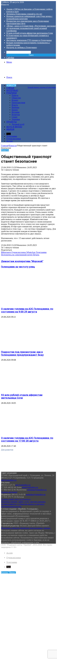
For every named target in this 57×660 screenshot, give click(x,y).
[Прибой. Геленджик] (13, 73)
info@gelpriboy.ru (8, 480)
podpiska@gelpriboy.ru (35, 494)
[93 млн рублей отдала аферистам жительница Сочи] (27, 390)
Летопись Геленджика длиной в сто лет (24, 14)
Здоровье (16, 119)
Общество (16, 98)
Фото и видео (14, 127)
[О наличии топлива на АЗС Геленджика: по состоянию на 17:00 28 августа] (27, 433)
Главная (4, 145)
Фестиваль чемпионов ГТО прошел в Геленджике (29, 40)
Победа (15, 95)
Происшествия (18, 102)
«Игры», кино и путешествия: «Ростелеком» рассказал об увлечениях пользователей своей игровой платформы (31, 28)
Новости (11, 85)
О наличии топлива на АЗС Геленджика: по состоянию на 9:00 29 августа (27, 310)
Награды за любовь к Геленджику (21, 47)
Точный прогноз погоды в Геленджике (42, 87)
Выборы (15, 107)
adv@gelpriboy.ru (22, 485)
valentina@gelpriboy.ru (37, 490)
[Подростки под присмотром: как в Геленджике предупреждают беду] (27, 347)
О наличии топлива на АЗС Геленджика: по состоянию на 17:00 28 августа (27, 439)
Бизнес (15, 110)
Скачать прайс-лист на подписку (16, 499)
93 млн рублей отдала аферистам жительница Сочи (29, 33)
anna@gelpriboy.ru (30, 487)
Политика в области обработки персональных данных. (26, 528)
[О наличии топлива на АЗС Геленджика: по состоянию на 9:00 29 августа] (27, 303)
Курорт (15, 100)
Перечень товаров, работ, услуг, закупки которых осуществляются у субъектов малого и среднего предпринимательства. (23, 504)
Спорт (14, 117)
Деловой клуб (18, 124)
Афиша (10, 129)
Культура (16, 114)
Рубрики (11, 93)
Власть (15, 105)
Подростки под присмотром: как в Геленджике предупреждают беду (22, 353)
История (15, 112)
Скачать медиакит (9, 492)
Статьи (10, 88)
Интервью (12, 90)
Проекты (11, 122)
